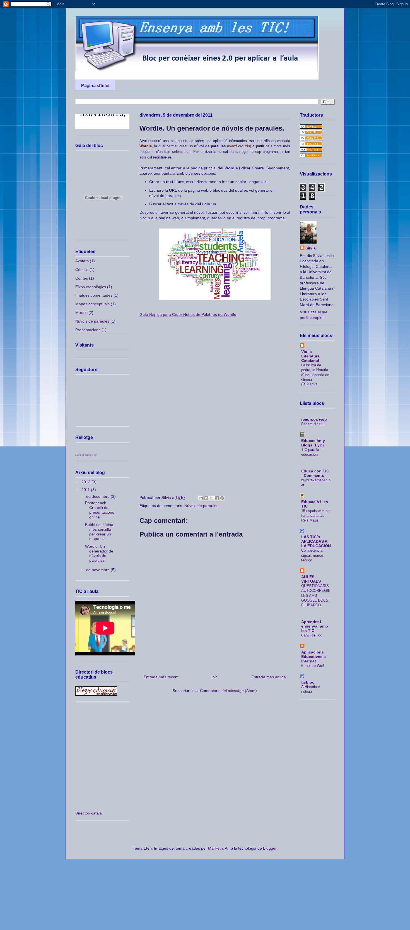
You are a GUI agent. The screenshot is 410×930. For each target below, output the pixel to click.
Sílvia (310, 248)
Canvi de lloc (311, 635)
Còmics (81, 269)
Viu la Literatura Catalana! (310, 356)
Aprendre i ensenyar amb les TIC (314, 626)
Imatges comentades (93, 295)
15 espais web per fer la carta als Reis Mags (316, 516)
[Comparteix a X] (211, 498)
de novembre (98, 570)
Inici (214, 677)
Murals (81, 312)
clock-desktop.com (86, 455)
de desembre (98, 496)
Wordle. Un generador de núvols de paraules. (99, 553)
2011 (86, 489)
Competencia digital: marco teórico (312, 555)
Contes (81, 278)
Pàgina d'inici (95, 85)
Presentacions (87, 330)
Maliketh (215, 848)
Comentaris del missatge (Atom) (228, 690)
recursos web (314, 419)
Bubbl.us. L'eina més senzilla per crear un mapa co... (99, 531)
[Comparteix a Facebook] (217, 498)
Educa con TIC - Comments (315, 473)
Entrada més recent (161, 677)
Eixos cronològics (90, 287)
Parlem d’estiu (312, 424)
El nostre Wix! (312, 666)
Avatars (82, 261)
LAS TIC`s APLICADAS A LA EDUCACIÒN (316, 541)
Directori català (88, 813)
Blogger (269, 848)
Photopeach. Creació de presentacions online (99, 510)
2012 (86, 482)
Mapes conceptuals (92, 304)
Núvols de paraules (201, 505)
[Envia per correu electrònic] (201, 498)
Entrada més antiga (268, 677)
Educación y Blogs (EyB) (313, 442)
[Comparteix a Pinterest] (222, 498)
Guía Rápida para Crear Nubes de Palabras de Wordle (187, 314)
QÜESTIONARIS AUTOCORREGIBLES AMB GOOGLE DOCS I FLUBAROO (316, 595)
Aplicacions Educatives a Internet (313, 656)
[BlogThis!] (206, 498)
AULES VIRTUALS (311, 579)
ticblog (308, 682)
